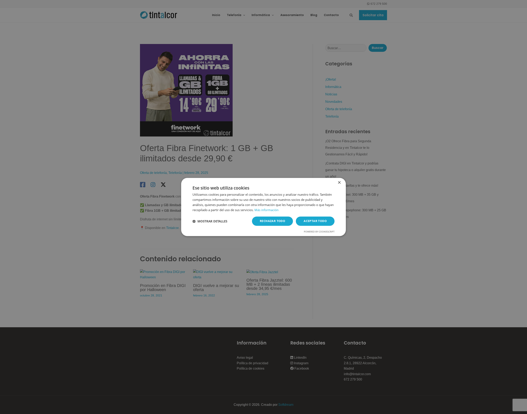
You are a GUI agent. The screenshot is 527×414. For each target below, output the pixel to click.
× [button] (339, 182)
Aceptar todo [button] (315, 221)
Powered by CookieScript (319, 231)
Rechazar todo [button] (272, 221)
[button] (209, 221)
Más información (266, 210)
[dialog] (263, 207)
